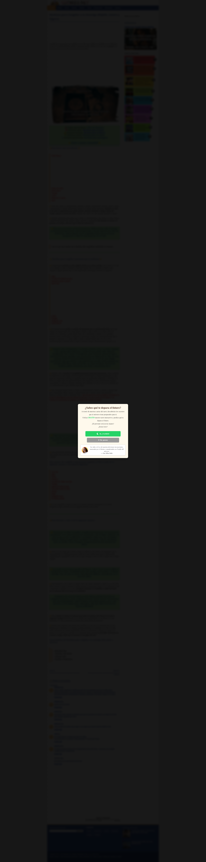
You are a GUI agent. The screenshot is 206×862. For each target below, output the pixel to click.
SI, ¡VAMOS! (104, 434)
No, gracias (104, 440)
